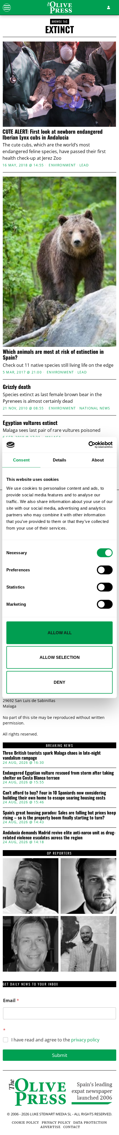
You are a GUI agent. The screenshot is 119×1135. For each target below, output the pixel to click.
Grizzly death (17, 386)
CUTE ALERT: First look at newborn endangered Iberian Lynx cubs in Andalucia (52, 134)
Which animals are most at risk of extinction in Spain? (53, 354)
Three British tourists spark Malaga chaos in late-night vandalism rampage (52, 755)
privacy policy (85, 1040)
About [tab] (98, 459)
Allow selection (60, 657)
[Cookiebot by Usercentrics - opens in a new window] (88, 444)
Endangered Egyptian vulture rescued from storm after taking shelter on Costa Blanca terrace (58, 775)
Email (11, 1000)
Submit (59, 1055)
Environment (62, 165)
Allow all (60, 632)
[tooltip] (30, 886)
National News (94, 408)
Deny (59, 682)
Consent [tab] (21, 459)
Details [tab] (59, 459)
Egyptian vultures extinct (30, 422)
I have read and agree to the (55, 1040)
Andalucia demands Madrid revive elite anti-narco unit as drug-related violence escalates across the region (59, 835)
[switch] (105, 569)
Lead (84, 165)
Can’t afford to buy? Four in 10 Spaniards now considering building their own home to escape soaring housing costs (54, 795)
